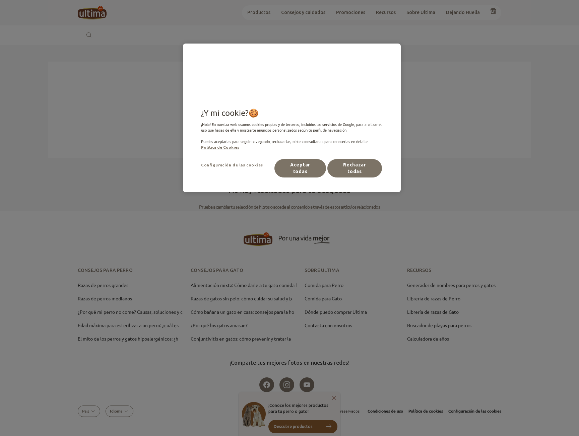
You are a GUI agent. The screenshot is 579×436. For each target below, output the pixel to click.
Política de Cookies (220, 147)
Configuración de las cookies (232, 165)
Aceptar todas (300, 168)
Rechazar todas (354, 168)
